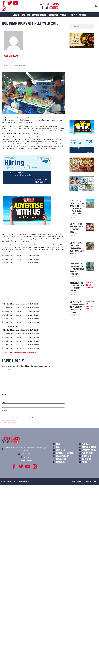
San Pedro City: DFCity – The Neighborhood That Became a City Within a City (77, 248)
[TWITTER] (9, 3)
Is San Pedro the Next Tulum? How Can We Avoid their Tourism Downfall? (77, 268)
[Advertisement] (33, 281)
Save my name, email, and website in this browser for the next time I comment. (31, 418)
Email (4, 402)
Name (4, 394)
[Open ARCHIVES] (67, 15)
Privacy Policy (76, 481)
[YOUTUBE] (15, 3)
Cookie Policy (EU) (90, 481)
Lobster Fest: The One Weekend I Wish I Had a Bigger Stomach (77, 287)
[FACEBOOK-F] (3, 3)
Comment (6, 370)
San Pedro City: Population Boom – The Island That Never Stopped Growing (77, 307)
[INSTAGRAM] (3, 8)
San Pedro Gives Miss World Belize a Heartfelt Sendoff (77, 228)
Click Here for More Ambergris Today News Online (19, 352)
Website (5, 410)
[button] (96, 6)
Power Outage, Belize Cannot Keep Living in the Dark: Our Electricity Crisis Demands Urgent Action (77, 207)
